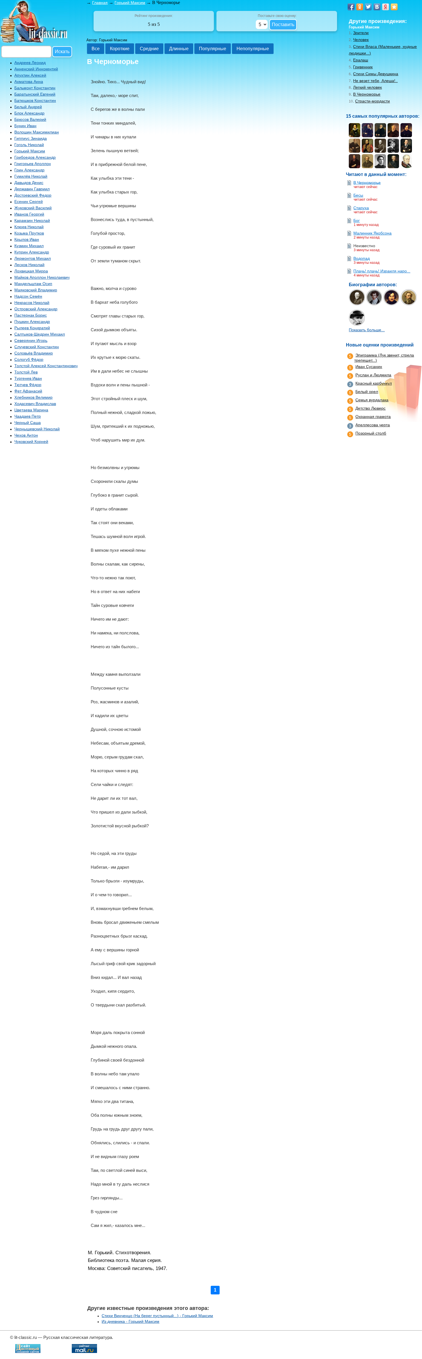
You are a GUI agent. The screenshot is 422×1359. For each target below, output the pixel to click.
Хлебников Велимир (33, 397)
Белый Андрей (28, 106)
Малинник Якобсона (372, 233)
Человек (361, 39)
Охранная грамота (373, 416)
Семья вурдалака (371, 400)
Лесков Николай (29, 264)
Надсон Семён (28, 296)
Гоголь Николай (29, 144)
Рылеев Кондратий (32, 328)
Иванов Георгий (29, 214)
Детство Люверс (370, 408)
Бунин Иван (25, 125)
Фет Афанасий (28, 391)
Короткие (119, 48)
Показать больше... (367, 330)
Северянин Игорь (30, 340)
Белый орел (366, 391)
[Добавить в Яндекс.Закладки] (385, 6)
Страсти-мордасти (372, 101)
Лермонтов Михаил (32, 258)
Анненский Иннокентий (36, 69)
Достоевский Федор (32, 195)
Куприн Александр (31, 252)
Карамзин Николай (32, 220)
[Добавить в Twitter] (368, 6)
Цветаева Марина (31, 410)
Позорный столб (370, 433)
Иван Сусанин (368, 366)
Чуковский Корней (31, 441)
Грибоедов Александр (35, 157)
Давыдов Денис (28, 182)
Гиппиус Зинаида (30, 138)
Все (96, 48)
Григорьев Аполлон (32, 163)
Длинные (179, 48)
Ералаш (360, 60)
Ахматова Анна (28, 81)
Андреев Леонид (30, 62)
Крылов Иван (26, 239)
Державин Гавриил (32, 189)
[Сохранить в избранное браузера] (394, 6)
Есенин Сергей (28, 201)
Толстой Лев (26, 372)
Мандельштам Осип (33, 283)
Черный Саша (27, 422)
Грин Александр (29, 170)
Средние (149, 48)
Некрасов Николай (31, 302)
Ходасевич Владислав (35, 403)
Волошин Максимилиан (36, 132)
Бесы (358, 195)
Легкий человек (367, 87)
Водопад (361, 258)
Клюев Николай (29, 226)
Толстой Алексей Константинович (46, 365)
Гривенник (363, 67)
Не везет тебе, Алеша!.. (375, 80)
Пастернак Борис (30, 315)
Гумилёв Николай (30, 176)
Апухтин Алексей (30, 75)
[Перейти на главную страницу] (34, 41)
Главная (100, 2)
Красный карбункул (373, 383)
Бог (356, 220)
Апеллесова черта (372, 425)
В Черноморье (366, 94)
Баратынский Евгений (34, 94)
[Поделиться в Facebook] (351, 6)
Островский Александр (35, 309)
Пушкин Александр (32, 321)
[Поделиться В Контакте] (376, 6)
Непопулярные (253, 48)
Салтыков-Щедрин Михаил (39, 334)
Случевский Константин (36, 346)
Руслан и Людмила (373, 375)
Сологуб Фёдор (28, 359)
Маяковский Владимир (35, 290)
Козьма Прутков (29, 233)
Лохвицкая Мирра (31, 271)
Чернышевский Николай (37, 429)
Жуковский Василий (33, 208)
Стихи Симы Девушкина (375, 73)
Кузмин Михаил (29, 245)
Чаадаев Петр (27, 416)
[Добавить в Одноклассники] (359, 6)
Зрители (361, 32)
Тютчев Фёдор (27, 384)
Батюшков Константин (35, 100)
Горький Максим (29, 151)
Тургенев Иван (28, 378)
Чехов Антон (26, 435)
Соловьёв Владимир (33, 353)
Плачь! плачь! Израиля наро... (381, 271)
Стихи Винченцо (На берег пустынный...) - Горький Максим (157, 1315)
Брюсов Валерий (30, 119)
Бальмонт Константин (34, 88)
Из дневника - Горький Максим (130, 1321)
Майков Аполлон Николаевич (41, 277)
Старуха (361, 208)
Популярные (212, 48)
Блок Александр (29, 113)
